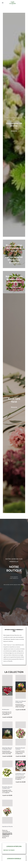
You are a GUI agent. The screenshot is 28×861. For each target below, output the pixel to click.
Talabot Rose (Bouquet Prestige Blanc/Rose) (7, 748)
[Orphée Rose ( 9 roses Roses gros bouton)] (20, 766)
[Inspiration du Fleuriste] (7, 812)
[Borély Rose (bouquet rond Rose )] (20, 733)
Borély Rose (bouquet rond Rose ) (20, 748)
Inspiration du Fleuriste (7, 826)
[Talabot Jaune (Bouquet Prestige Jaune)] (20, 687)
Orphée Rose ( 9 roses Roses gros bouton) (20, 774)
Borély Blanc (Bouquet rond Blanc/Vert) (7, 787)
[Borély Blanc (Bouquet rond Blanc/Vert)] (7, 772)
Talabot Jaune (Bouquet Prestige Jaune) (20, 702)
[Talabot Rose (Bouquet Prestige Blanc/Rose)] (7, 733)
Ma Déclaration (5, 709)
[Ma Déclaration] (7, 691)
